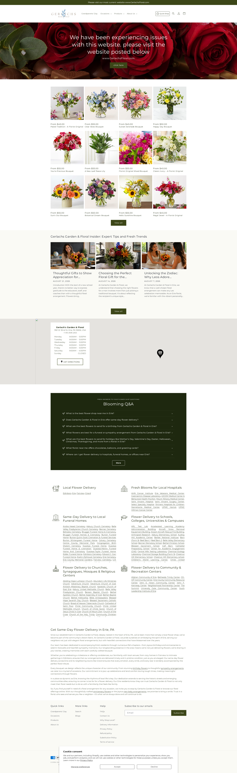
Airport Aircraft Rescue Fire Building (167, 532)
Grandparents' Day (59, 711)
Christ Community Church (88, 606)
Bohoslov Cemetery (72, 532)
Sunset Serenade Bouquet (131, 127)
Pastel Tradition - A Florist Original (67, 127)
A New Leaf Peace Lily (95, 171)
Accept (117, 767)
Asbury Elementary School (164, 535)
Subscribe (179, 713)
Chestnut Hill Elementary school (169, 557)
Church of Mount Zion (92, 611)
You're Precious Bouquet (62, 171)
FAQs (102, 711)
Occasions (55, 716)
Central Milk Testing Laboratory (152, 551)
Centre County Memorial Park (79, 543)
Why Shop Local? (107, 720)
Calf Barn (167, 546)
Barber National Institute (166, 537)
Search (78, 711)
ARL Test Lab (139, 526)
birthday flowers (140, 668)
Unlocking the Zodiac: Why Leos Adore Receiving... (161, 275)
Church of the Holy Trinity (82, 614)
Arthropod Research (140, 535)
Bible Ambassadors (98, 598)
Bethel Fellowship (79, 598)
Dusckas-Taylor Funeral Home (101, 551)
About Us (55, 725)
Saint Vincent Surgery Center (169, 501)
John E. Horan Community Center (157, 583)
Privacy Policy (86, 760)
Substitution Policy (108, 737)
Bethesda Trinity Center (169, 577)
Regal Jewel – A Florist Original (167, 215)
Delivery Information (109, 725)
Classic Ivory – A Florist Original (168, 171)
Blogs (77, 716)
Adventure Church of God (103, 584)
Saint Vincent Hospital (142, 501)
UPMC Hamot (169, 507)
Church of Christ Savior (93, 609)
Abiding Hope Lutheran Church (77, 581)
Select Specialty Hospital (142, 504)
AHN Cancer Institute (142, 493)
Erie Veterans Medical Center (169, 493)
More (118, 463)
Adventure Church (80, 584)
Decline (154, 767)
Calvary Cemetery (107, 540)
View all (119, 223)
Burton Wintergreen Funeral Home (80, 540)
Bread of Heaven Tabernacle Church (87, 603)
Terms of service (107, 742)
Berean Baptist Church (96, 592)
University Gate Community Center (159, 588)
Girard (88, 493)
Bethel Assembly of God (90, 595)
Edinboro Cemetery (92, 554)
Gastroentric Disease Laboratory (145, 496)
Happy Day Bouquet (162, 127)
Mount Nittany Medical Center (170, 499)
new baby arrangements (135, 691)
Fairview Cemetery (102, 560)
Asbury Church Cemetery (98, 526)
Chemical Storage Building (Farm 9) (158, 554)
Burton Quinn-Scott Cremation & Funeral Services (93, 537)
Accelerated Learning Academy (167, 526)
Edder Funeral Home (72, 554)
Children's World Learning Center (149, 560)
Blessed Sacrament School (145, 546)
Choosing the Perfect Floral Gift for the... (115, 275)
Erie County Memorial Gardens (77, 560)
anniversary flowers (102, 691)
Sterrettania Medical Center (145, 507)
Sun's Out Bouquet (59, 215)
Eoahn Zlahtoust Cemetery (89, 557)
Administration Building (143, 529)
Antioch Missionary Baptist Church (79, 586)
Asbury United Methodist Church (88, 589)
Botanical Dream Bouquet (97, 215)
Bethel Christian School (173, 543)
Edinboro (67, 493)
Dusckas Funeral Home (94, 546)
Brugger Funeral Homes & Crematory (81, 535)
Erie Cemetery (109, 557)
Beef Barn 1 (145, 540)
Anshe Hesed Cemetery (74, 526)
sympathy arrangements (172, 668)
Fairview (80, 493)
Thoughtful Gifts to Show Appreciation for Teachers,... (72, 275)
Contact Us (105, 716)
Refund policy (106, 733)
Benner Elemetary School (150, 543)
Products (55, 720)
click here (119, 65)
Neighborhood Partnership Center (164, 585)
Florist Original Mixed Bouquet (133, 171)
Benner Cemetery (107, 529)
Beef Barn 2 (156, 540)
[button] (106, 13)
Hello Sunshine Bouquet (130, 215)
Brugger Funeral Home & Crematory (99, 532)
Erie (74, 493)
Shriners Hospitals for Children (169, 504)
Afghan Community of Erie (144, 577)
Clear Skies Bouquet (94, 127)
